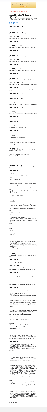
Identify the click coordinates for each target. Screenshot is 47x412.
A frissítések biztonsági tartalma (13, 22)
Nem (25, 6)
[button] (38, 0)
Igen (21, 6)
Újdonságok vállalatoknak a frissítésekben (14, 23)
